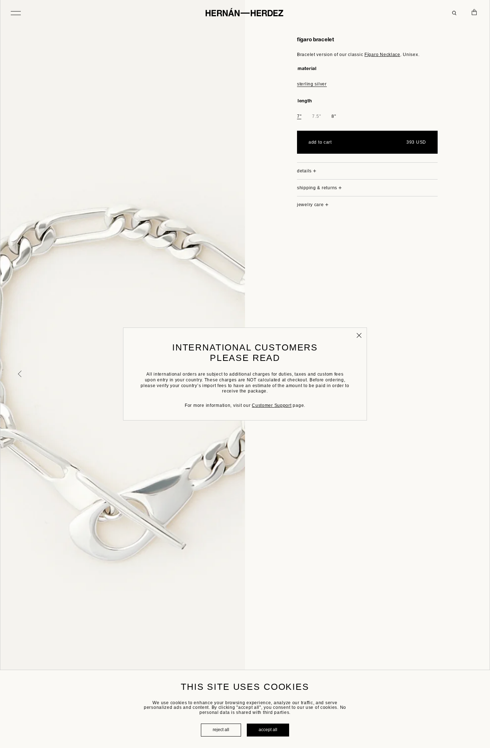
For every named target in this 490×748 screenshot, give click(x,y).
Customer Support (272, 405)
